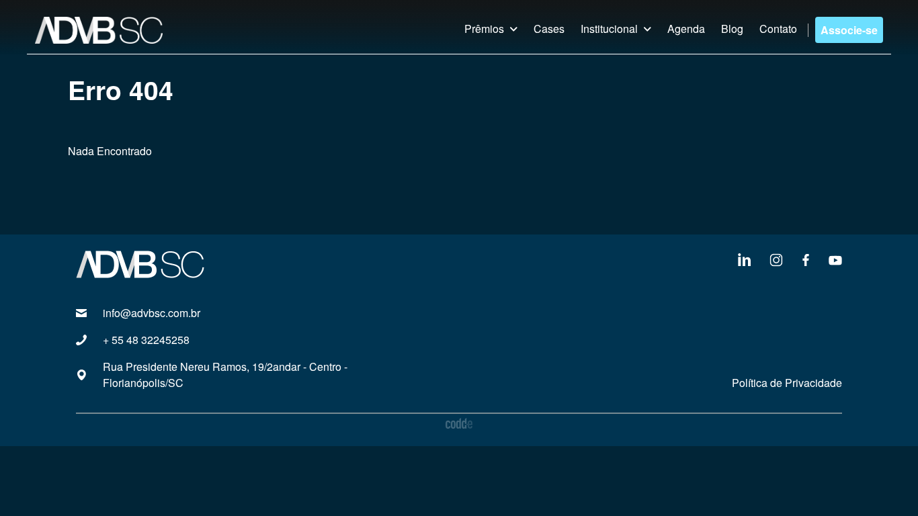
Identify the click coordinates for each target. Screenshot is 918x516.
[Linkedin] (744, 258)
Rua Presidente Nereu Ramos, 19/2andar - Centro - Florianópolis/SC (225, 374)
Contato (778, 28)
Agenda (686, 28)
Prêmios (484, 28)
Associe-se (849, 30)
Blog (732, 28)
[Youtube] (835, 258)
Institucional (609, 28)
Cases (549, 28)
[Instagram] (776, 258)
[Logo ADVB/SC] (99, 30)
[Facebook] (806, 258)
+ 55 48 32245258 (146, 339)
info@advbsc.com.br (151, 312)
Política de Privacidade (787, 382)
